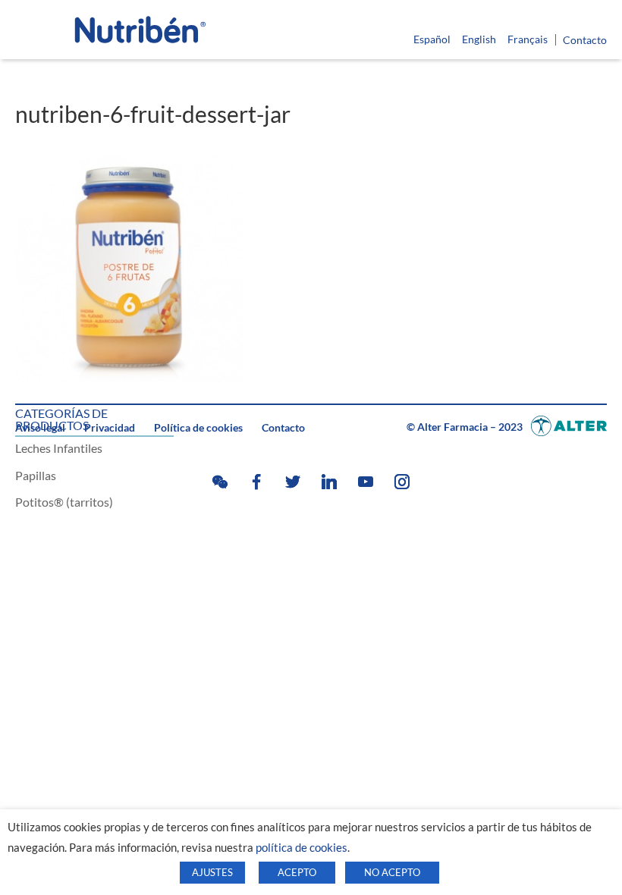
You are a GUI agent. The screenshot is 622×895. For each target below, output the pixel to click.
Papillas (35, 475)
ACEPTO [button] (297, 872)
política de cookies (301, 847)
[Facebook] (256, 481)
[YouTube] (365, 481)
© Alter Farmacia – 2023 (466, 426)
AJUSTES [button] (212, 872)
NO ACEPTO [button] (392, 872)
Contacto (585, 40)
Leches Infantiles (58, 448)
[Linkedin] (329, 481)
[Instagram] (402, 481)
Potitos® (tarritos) (64, 502)
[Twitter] (293, 481)
